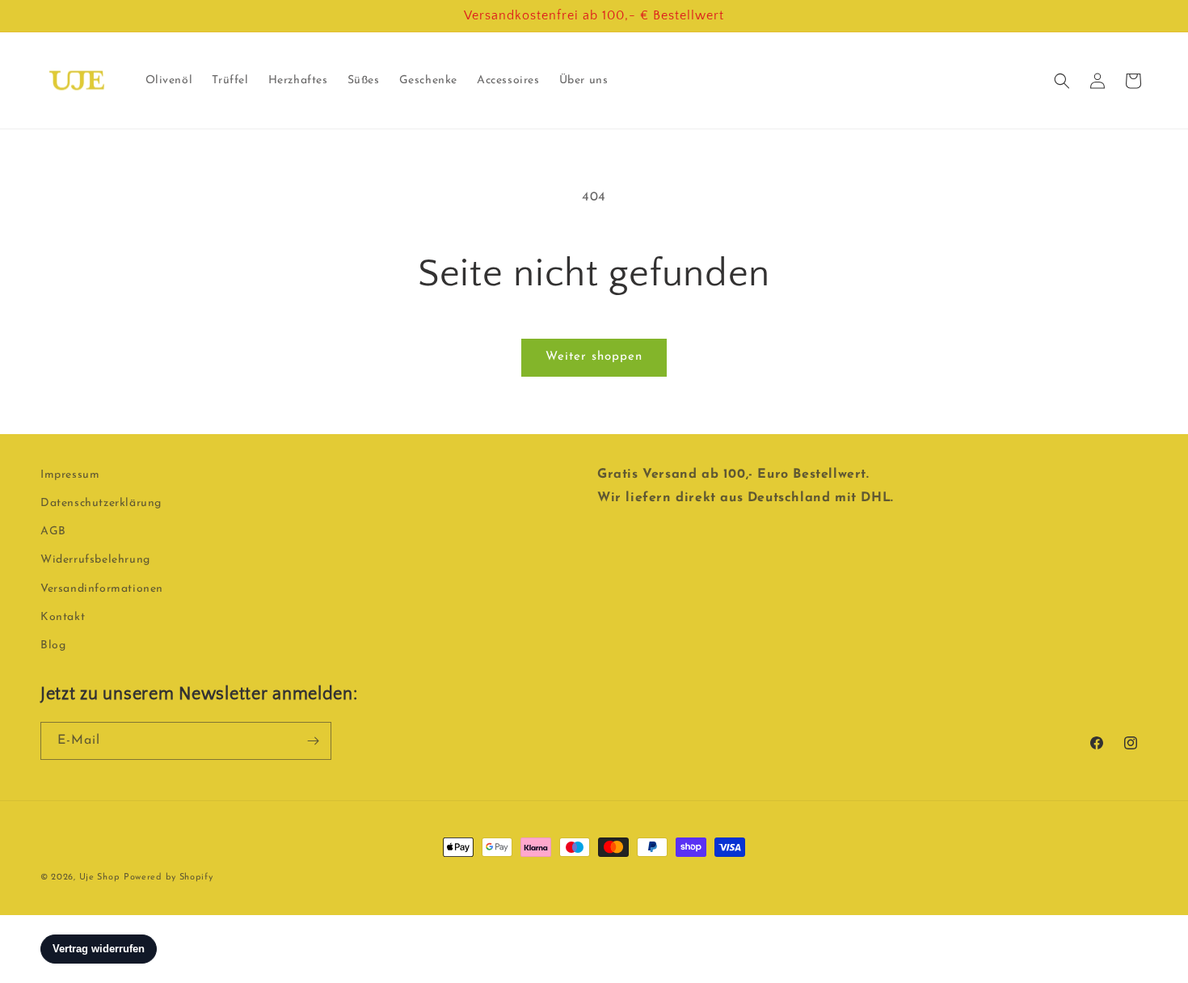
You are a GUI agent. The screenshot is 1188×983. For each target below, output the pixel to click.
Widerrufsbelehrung (95, 561)
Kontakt (62, 617)
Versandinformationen (101, 589)
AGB (53, 531)
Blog (52, 645)
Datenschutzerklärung (101, 503)
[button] (1062, 81)
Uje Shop (99, 877)
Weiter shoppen (594, 357)
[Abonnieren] (313, 741)
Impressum (69, 475)
